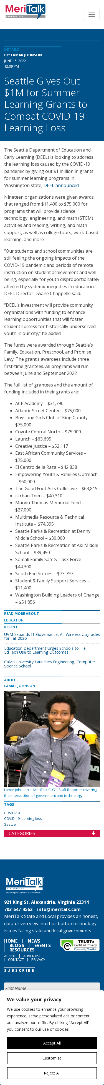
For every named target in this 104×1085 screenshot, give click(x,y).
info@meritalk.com (59, 909)
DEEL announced (61, 185)
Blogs (16, 945)
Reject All (52, 1073)
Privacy (38, 959)
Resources (21, 950)
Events (42, 945)
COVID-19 (12, 812)
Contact (16, 959)
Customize (52, 1058)
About (10, 955)
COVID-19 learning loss (23, 818)
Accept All (52, 1043)
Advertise (32, 955)
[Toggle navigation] (92, 14)
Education (14, 620)
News (34, 941)
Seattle (10, 824)
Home (10, 941)
